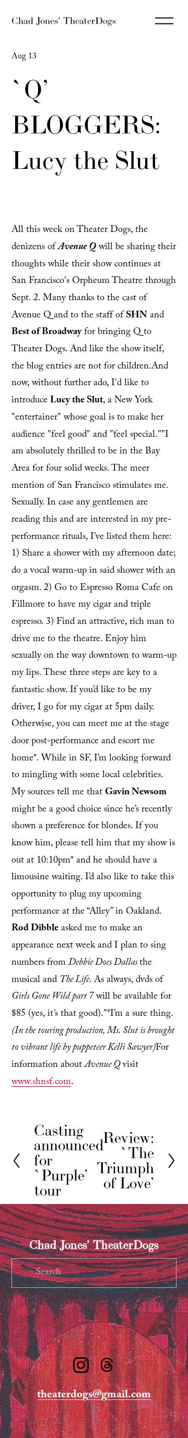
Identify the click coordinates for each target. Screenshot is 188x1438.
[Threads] (107, 1365)
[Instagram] (81, 1365)
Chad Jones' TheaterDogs (63, 21)
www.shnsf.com (41, 1083)
